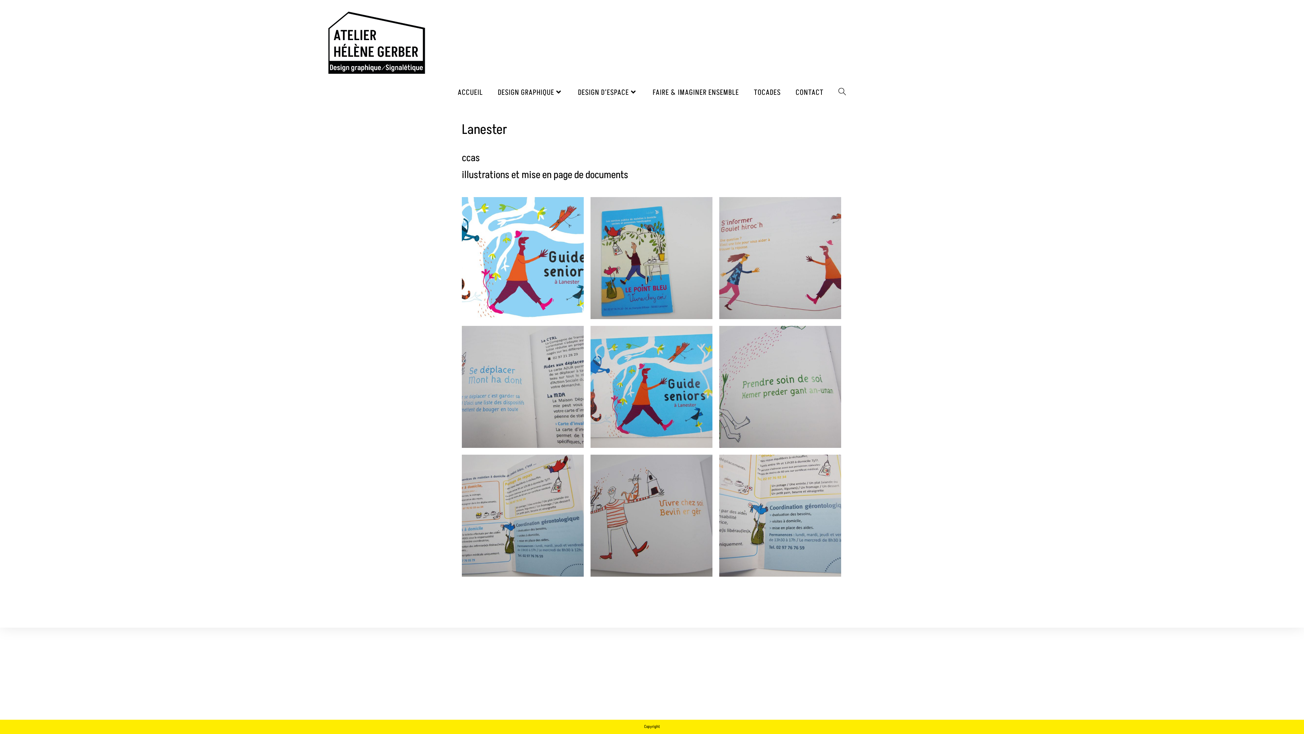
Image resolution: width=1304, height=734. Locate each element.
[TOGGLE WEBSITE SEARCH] (842, 92)
